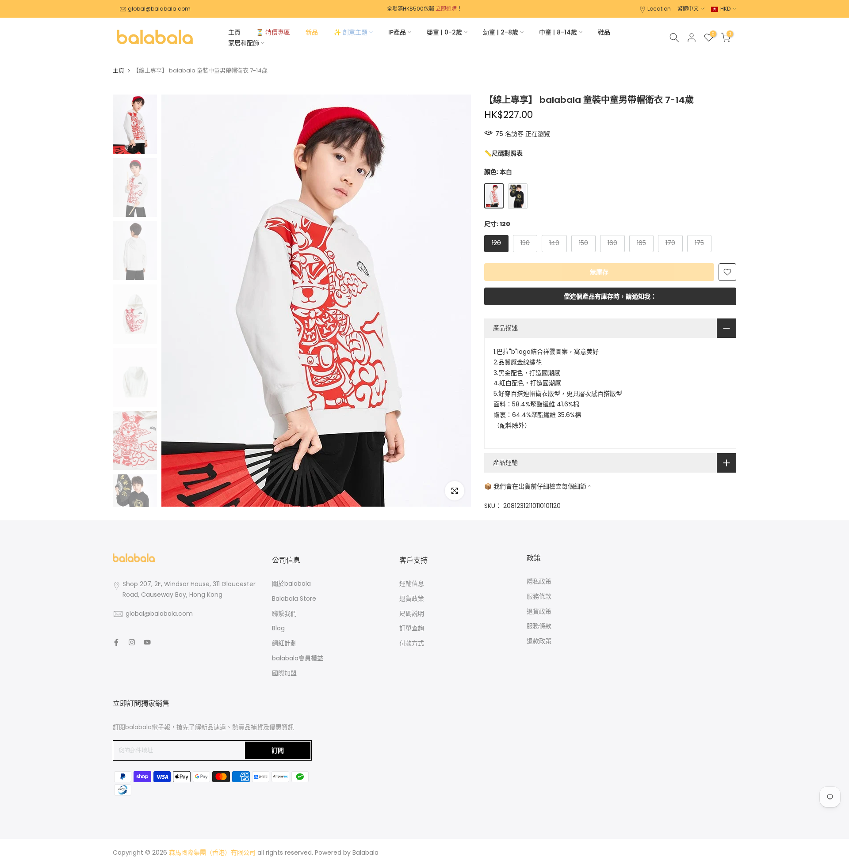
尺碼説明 (411, 613)
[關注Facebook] (116, 642)
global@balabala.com (159, 8)
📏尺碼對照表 (503, 153)
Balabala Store (294, 598)
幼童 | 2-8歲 (500, 32)
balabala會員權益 (297, 658)
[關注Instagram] (132, 642)
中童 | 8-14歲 (558, 32)
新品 (312, 32)
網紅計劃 (284, 643)
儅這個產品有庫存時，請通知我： (610, 296)
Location (659, 8)
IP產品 (397, 32)
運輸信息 (411, 583)
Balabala (365, 852)
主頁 (234, 32)
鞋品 (604, 32)
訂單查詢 (411, 628)
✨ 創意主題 (350, 32)
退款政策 (539, 640)
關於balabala (291, 583)
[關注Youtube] (147, 642)
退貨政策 (411, 598)
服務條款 (539, 596)
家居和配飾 (243, 42)
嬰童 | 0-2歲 (444, 32)
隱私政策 (539, 581)
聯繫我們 (284, 613)
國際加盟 (284, 673)
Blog (278, 628)
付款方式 (411, 643)
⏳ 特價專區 (273, 32)
